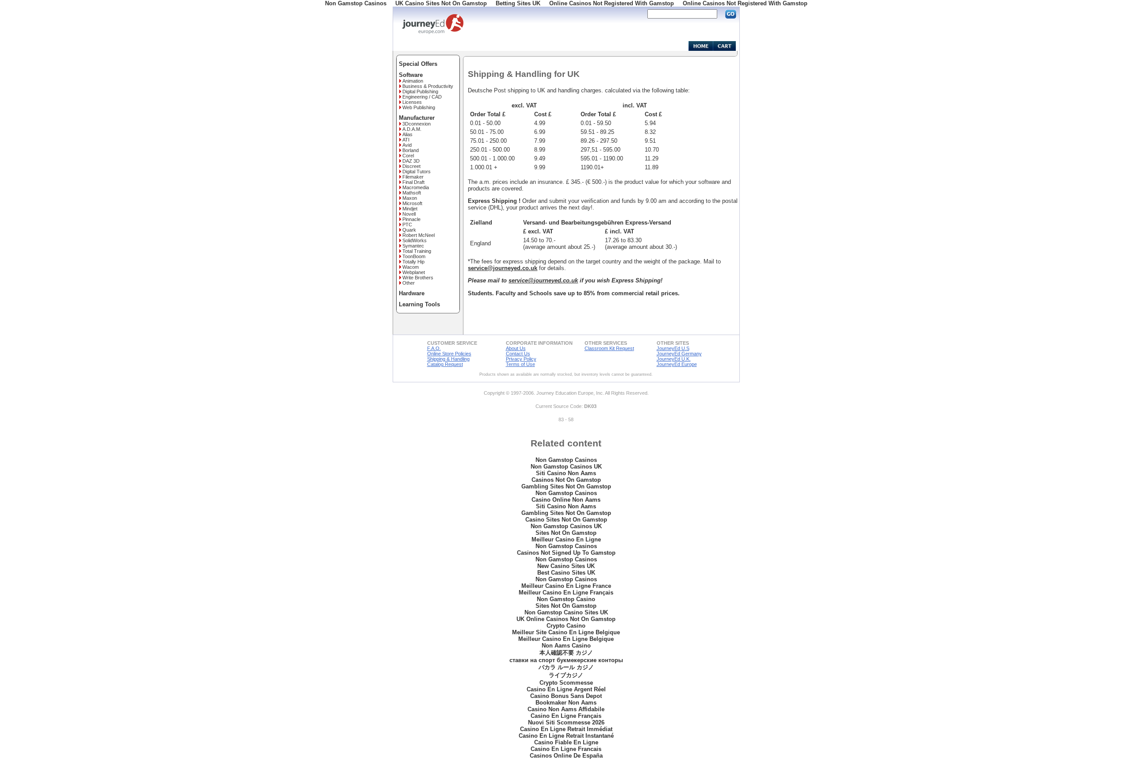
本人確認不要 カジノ (566, 652)
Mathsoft (411, 192)
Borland (410, 150)
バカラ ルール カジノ (566, 667)
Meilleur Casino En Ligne (566, 539)
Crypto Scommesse (566, 682)
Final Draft (413, 182)
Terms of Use (520, 364)
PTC (407, 224)
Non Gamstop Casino (566, 599)
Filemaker (413, 176)
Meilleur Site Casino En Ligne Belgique (566, 632)
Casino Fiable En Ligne (566, 742)
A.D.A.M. (411, 129)
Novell (409, 214)
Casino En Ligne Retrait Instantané (566, 735)
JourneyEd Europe (677, 364)
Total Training (416, 251)
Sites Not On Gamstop (566, 533)
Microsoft (412, 203)
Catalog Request (445, 364)
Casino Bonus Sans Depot (566, 696)
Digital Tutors (416, 171)
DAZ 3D (411, 161)
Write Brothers (417, 277)
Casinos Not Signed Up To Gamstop (566, 552)
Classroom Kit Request (609, 348)
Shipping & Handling (448, 359)
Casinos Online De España (566, 755)
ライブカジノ (566, 675)
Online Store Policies (449, 353)
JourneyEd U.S (673, 348)
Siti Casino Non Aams (566, 473)
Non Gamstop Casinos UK (566, 466)
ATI (405, 139)
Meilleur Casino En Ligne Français (566, 592)
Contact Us (518, 353)
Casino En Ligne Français (566, 716)
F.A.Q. (434, 348)
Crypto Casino (566, 625)
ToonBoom (413, 256)
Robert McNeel (418, 235)
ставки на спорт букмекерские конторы (566, 660)
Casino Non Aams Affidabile (566, 709)
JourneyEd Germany (679, 353)
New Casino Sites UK (566, 566)
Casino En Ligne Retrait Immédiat (566, 729)
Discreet (411, 166)
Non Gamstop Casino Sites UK (566, 612)
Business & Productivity (427, 86)
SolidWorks (414, 240)
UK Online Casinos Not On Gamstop (566, 619)
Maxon (409, 198)
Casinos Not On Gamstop (566, 479)
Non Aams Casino (566, 645)
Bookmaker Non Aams (566, 702)
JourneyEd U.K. (674, 359)
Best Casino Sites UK (566, 572)
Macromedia (415, 187)
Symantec (413, 245)
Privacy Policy (521, 359)
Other (408, 283)
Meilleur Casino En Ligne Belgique (566, 639)
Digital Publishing (420, 91)
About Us (516, 348)
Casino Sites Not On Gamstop (566, 519)
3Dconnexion (416, 123)
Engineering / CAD (422, 96)
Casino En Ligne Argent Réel (566, 689)
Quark (409, 229)
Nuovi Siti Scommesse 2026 (566, 722)
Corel (408, 155)
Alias (407, 134)
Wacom (410, 267)
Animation (412, 81)
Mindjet (409, 208)
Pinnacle (411, 219)
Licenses (412, 102)
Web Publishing (418, 107)
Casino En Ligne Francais (566, 749)
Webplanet (413, 272)
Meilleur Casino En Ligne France (566, 586)
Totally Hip (413, 261)
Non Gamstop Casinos (566, 460)
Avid (407, 145)
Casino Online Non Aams (566, 499)
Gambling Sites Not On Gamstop (566, 486)
